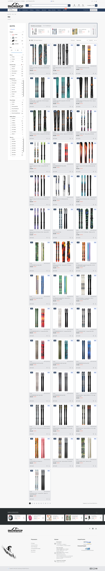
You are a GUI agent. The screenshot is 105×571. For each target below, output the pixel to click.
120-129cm (14, 145)
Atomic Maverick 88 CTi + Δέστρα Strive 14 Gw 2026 (62, 68)
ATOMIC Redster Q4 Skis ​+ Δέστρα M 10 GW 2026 (63, 133)
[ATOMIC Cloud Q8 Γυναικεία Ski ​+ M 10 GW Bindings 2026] (63, 87)
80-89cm (13, 139)
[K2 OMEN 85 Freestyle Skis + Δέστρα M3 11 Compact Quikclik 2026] (63, 284)
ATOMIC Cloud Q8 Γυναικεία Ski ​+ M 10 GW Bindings (62, 30)
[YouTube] (96, 528)
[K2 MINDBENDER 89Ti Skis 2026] (86, 54)
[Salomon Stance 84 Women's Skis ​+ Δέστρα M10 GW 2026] (39, 218)
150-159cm (14, 152)
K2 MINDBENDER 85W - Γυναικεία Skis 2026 (85, 331)
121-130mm (14, 131)
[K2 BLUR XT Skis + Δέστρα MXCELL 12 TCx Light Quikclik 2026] (86, 414)
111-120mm (14, 129)
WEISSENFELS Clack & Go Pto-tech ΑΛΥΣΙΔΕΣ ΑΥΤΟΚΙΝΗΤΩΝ (17, 516)
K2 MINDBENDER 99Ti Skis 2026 (59, 165)
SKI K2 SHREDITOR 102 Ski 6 (82, 30)
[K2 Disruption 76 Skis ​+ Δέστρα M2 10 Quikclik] (95, 32)
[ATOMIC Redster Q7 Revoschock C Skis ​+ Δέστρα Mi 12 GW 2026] (86, 87)
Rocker (13, 104)
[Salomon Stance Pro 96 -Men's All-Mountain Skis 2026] (86, 152)
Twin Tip (13, 89)
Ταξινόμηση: (73, 40)
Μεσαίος (13, 68)
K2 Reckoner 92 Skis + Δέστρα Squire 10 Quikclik (62, 461)
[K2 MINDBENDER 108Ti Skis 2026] (39, 349)
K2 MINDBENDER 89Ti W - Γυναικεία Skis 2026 (39, 331)
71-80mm (13, 120)
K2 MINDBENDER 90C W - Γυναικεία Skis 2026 (62, 331)
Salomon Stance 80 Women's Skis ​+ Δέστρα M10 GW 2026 (85, 200)
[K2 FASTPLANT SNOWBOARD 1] (68, 518)
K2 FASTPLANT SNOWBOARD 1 (75, 516)
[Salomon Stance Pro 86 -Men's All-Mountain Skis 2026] (39, 185)
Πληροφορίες (34, 539)
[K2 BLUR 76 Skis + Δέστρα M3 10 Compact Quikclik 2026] (39, 414)
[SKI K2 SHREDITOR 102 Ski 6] (75, 32)
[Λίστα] (32, 40)
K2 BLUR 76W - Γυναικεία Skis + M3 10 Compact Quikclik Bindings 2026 (39, 101)
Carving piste (14, 80)
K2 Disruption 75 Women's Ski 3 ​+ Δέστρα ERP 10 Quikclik (41, 30)
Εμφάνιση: (91, 40)
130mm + (13, 133)
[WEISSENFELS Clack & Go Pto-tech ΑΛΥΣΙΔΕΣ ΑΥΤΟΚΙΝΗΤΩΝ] (11, 518)
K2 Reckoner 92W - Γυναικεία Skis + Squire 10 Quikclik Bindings (39, 494)
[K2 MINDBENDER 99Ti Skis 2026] (63, 152)
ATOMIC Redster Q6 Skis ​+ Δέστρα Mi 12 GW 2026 (40, 133)
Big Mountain (14, 91)
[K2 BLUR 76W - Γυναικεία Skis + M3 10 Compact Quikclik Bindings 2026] (39, 87)
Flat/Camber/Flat (15, 106)
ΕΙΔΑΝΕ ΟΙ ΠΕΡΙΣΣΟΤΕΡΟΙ (13, 512)
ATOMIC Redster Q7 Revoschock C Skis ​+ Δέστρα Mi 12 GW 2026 (86, 101)
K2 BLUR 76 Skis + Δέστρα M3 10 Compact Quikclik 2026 (40, 429)
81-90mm (13, 122)
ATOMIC (16, 34)
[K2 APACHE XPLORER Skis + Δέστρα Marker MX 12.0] (49, 518)
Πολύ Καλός (14, 73)
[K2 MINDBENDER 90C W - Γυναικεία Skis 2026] (63, 317)
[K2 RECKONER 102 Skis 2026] (39, 251)
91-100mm (14, 125)
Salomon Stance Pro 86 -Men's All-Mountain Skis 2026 (39, 200)
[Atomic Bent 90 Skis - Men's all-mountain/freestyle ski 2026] (39, 54)
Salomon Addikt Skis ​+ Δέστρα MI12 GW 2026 (85, 133)
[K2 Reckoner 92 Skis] (63, 218)
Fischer (16, 37)
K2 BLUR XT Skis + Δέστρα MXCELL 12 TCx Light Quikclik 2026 (85, 429)
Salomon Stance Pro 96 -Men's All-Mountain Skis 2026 (85, 166)
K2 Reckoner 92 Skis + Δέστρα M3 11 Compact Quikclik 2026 (62, 266)
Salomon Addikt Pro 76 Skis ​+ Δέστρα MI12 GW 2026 (39, 166)
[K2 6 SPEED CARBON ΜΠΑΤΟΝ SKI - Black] (87, 518)
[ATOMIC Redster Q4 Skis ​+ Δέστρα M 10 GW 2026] (63, 120)
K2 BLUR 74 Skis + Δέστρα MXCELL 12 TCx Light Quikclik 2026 (62, 429)
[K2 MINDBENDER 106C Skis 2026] (63, 349)
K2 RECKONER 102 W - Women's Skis (83, 461)
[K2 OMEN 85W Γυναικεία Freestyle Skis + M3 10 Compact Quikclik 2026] (86, 251)
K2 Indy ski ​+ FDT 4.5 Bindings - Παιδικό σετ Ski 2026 (85, 233)
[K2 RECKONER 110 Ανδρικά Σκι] (39, 448)
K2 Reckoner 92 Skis (57, 232)
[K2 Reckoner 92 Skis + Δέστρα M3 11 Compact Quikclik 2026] (63, 251)
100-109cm (14, 141)
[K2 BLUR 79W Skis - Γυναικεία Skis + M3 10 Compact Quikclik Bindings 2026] (86, 284)
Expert (13, 75)
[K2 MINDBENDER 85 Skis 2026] (63, 381)
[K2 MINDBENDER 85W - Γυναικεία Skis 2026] (86, 317)
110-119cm (14, 143)
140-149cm (14, 150)
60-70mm (13, 118)
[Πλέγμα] (30, 40)
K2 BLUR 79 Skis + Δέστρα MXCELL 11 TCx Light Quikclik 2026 (85, 396)
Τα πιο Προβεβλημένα (47, 25)
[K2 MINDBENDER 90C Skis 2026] (39, 381)
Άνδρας (13, 56)
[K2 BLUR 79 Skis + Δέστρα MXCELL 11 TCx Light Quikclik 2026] (86, 381)
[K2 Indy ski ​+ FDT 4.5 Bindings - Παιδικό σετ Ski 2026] (86, 218)
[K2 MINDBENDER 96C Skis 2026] (86, 349)
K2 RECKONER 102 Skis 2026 (36, 265)
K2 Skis (16, 40)
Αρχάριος (13, 66)
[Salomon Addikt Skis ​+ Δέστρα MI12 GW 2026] (86, 120)
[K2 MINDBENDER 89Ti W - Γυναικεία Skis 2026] (39, 317)
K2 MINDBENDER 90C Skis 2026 (36, 395)
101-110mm (14, 127)
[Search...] (69, 5)
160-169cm (14, 154)
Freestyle (13, 87)
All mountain (14, 82)
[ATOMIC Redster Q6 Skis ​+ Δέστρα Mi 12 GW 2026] (39, 120)
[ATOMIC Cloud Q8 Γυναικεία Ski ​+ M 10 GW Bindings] (55, 32)
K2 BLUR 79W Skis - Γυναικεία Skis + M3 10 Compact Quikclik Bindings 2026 (84, 299)
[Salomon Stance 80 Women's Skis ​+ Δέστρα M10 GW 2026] (86, 185)
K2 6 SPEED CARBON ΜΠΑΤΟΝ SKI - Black (94, 516)
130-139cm (14, 148)
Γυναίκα (13, 59)
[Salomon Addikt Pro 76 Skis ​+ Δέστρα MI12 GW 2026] (39, 152)
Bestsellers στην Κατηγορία (36, 25)
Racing (13, 96)
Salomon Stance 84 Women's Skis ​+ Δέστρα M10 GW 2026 (39, 233)
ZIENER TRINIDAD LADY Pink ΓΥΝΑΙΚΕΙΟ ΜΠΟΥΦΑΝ (37, 516)
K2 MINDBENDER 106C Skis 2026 (59, 363)
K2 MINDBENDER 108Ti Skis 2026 (36, 363)
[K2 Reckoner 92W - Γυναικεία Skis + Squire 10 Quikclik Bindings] (39, 480)
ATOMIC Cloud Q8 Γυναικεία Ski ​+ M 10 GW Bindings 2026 (61, 101)
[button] (38, 33)
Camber (13, 102)
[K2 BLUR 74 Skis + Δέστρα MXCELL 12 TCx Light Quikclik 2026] (63, 414)
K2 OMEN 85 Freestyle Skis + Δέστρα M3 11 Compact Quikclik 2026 (61, 299)
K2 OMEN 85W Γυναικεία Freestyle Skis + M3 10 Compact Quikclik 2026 (85, 266)
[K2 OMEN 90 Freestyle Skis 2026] (39, 284)
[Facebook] (89, 528)
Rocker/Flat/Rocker (15, 108)
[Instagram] (93, 528)
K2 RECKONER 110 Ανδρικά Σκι (36, 461)
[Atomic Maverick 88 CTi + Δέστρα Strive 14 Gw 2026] (63, 54)
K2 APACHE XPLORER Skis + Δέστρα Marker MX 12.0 (56, 516)
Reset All (12, 29)
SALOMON (16, 43)
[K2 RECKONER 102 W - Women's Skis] (86, 448)
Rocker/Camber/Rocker (16, 113)
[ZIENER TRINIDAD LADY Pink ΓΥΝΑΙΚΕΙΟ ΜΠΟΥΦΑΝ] (30, 518)
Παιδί (13, 61)
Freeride (13, 85)
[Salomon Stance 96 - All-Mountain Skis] (63, 185)
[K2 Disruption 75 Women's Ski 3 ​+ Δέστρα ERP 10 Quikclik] (34, 32)
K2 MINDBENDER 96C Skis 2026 (82, 363)
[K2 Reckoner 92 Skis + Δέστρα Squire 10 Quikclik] (63, 448)
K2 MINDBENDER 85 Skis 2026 (59, 395)
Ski (12, 14)
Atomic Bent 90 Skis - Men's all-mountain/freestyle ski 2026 (39, 68)
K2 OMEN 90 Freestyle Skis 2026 (36, 298)
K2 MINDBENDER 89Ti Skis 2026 (82, 67)
